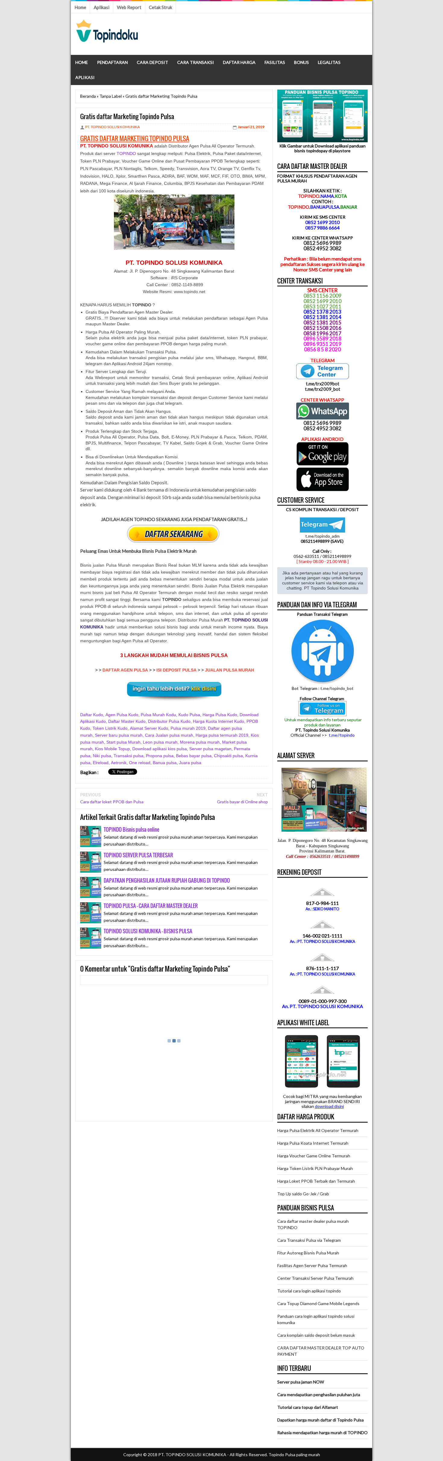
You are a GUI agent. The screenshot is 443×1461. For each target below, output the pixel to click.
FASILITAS (275, 62)
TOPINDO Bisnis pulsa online (131, 829)
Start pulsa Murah (123, 742)
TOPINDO (126, 153)
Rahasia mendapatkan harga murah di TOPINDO (322, 1432)
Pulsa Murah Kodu (158, 714)
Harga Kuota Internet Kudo (218, 721)
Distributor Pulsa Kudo (169, 721)
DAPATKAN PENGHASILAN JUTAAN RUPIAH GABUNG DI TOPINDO (167, 880)
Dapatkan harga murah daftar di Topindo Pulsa (320, 1419)
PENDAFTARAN (112, 62)
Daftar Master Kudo (127, 721)
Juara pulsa (190, 762)
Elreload (100, 762)
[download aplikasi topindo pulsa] (322, 464)
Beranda (88, 96)
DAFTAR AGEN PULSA (125, 670)
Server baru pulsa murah (119, 735)
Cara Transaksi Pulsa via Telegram (309, 1240)
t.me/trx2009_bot (322, 389)
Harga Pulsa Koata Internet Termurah (312, 1143)
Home (80, 7)
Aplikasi (101, 7)
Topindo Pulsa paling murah (294, 1454)
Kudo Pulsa (189, 714)
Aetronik (119, 762)
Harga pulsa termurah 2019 (222, 735)
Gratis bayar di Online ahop (242, 801)
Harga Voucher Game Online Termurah (313, 1155)
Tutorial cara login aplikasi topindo (309, 1290)
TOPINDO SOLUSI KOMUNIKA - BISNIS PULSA (148, 931)
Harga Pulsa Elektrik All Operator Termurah (317, 1130)
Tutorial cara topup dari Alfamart (307, 1407)
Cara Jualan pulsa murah (169, 735)
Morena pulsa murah (200, 742)
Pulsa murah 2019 (188, 728)
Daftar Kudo (91, 714)
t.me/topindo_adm (322, 536)
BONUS (301, 62)
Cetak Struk (160, 7)
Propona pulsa (160, 755)
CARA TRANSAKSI (195, 62)
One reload (139, 762)
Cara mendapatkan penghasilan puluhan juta (318, 1394)
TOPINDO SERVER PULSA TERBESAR (138, 855)
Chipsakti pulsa (228, 755)
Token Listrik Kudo (110, 728)
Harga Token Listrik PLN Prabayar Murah (315, 1168)
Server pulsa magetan (210, 748)
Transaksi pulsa (128, 755)
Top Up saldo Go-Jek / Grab (303, 1193)
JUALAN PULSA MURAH (229, 670)
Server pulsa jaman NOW (300, 1381)
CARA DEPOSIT (152, 62)
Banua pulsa (165, 762)
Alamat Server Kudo (149, 728)
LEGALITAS (329, 62)
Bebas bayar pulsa (194, 755)
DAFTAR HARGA (239, 62)
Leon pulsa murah (160, 742)
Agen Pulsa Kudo (121, 714)
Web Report (129, 7)
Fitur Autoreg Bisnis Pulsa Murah (308, 1252)
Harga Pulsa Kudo (220, 714)
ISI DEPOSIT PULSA (176, 670)
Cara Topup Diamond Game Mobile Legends (318, 1303)
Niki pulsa (102, 755)
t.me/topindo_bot (336, 688)
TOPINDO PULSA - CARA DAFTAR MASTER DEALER (151, 905)
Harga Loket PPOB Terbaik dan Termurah (316, 1181)
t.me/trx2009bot (322, 383)
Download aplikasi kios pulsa (159, 748)
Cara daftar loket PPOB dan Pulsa (111, 801)
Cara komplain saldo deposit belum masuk (316, 1335)
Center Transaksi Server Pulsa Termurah (315, 1278)
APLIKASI (85, 77)
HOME (81, 62)
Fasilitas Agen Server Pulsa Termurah (312, 1265)
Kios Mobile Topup (112, 748)
